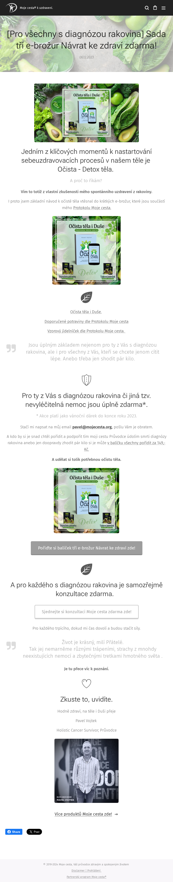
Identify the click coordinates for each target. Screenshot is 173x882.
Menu (163, 8)
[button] (146, 8)
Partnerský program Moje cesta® (86, 876)
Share (16, 831)
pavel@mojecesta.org (92, 427)
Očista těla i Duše (85, 311)
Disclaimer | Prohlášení (86, 870)
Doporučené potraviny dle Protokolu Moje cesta (86, 321)
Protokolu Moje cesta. (92, 207)
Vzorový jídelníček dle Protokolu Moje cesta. (86, 331)
